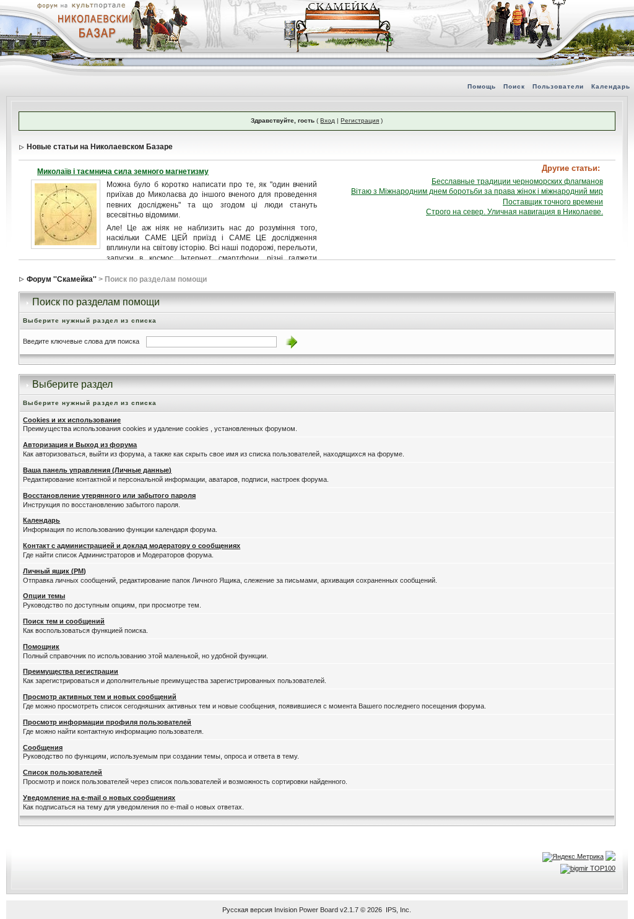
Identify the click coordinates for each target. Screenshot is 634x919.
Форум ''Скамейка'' (62, 279)
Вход (327, 120)
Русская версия (247, 909)
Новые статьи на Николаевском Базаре (100, 146)
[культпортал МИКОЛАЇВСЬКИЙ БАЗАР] (93, 25)
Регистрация (360, 120)
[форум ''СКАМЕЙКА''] (339, 6)
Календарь (610, 86)
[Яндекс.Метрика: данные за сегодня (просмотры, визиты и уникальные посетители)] (573, 857)
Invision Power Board (306, 909)
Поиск (514, 86)
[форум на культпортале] (80, 5)
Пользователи (558, 86)
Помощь (481, 86)
